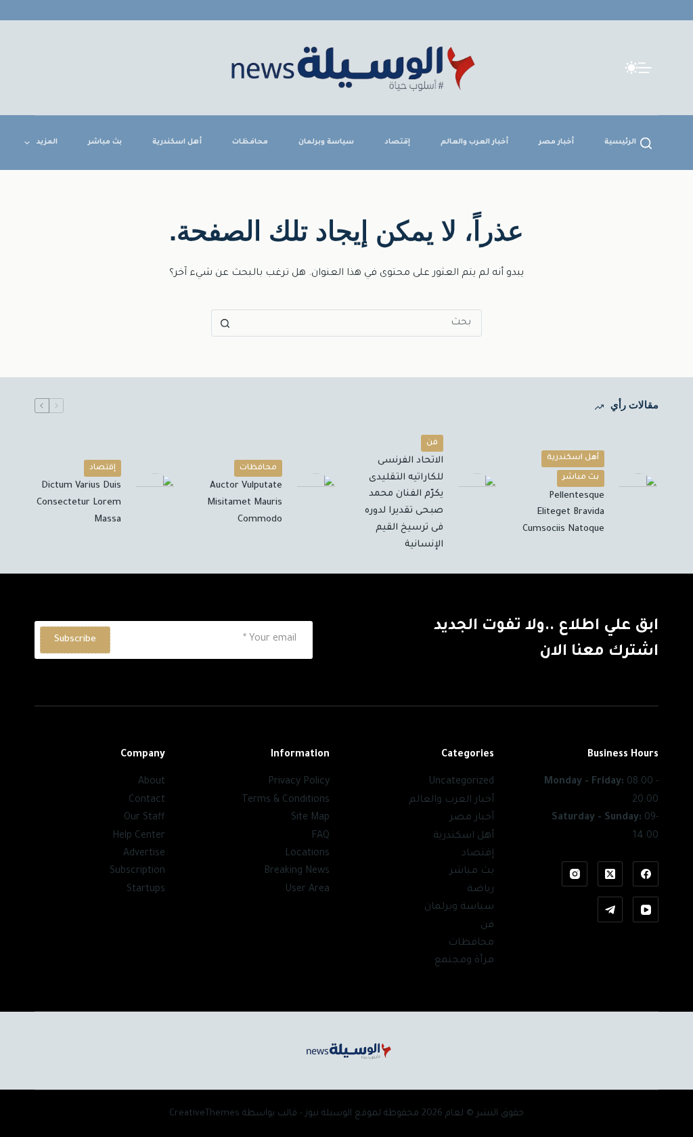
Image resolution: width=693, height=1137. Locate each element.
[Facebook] (645, 874)
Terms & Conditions (286, 800)
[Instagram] (574, 874)
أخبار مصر (556, 142)
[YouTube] (645, 909)
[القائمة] (645, 67)
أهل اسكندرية (177, 142)
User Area (307, 889)
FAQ (320, 836)
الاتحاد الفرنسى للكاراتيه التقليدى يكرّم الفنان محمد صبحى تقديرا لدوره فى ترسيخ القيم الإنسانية (404, 503)
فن (432, 443)
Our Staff (144, 818)
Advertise (144, 854)
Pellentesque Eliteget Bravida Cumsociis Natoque (563, 513)
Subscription (137, 871)
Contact (147, 800)
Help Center (138, 836)
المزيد (47, 142)
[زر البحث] (225, 323)
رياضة (480, 889)
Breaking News (297, 871)
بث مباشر (105, 142)
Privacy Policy (299, 782)
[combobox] (359, 323)
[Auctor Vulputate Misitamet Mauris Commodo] (316, 493)
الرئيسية (620, 142)
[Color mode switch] (631, 67)
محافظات (250, 142)
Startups (146, 889)
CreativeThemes (204, 1114)
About (151, 782)
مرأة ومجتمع (464, 961)
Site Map (310, 818)
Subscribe (75, 640)
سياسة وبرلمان (326, 142)
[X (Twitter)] (610, 874)
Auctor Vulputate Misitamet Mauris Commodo (244, 503)
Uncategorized (461, 782)
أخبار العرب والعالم (474, 142)
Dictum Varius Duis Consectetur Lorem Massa (79, 503)
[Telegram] (610, 909)
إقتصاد (397, 142)
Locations (307, 854)
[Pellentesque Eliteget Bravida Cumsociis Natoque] (638, 493)
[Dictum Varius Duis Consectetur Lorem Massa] (155, 493)
